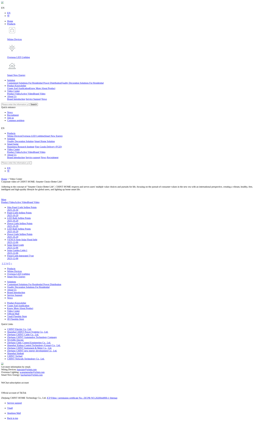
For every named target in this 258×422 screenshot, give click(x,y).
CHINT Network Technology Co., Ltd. (25, 358)
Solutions (11, 281)
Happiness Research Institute (20, 146)
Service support (33, 157)
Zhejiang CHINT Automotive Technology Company (32, 337)
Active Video (27, 93)
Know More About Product (42, 88)
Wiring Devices (14, 136)
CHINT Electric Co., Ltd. (19, 329)
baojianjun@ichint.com (32, 375)
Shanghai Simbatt (15, 353)
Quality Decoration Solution (20, 141)
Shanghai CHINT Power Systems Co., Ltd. (27, 332)
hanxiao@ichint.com (27, 369)
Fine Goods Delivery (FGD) (48, 146)
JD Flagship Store (15, 319)
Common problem (15, 120)
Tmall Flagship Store (17, 316)
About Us (11, 96)
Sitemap (113, 398)
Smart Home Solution (44, 141)
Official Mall (13, 313)
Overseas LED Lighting (33, 136)
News (44, 99)
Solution (11, 80)
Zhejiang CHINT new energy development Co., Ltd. (32, 350)
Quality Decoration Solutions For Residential (82, 83)
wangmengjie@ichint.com (32, 372)
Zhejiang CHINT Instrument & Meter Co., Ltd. (29, 348)
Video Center (13, 91)
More (3, 199)
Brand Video (39, 93)
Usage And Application (18, 88)
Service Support (33, 99)
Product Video (14, 93)
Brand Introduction (16, 99)
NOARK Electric (15, 340)
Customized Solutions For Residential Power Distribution (34, 83)
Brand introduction (16, 157)
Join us (10, 117)
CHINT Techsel (14, 356)
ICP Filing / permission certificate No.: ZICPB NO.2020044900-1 (78, 398)
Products (11, 24)
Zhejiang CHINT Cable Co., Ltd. (23, 334)
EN (8, 13)
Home (10, 21)
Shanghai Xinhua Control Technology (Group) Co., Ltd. (33, 345)
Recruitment (13, 115)
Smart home (13, 144)
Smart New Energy (53, 136)
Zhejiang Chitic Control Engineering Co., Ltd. (29, 342)
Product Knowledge (16, 85)
